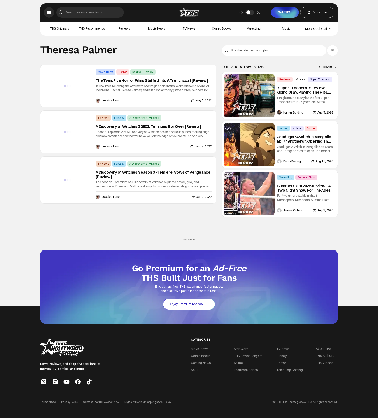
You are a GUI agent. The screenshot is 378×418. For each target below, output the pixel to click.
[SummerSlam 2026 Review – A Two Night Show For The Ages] (249, 193)
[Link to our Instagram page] (55, 381)
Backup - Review (143, 71)
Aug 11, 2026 (324, 161)
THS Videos (324, 363)
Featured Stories (246, 370)
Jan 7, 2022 (204, 197)
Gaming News (201, 363)
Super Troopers (320, 79)
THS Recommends (92, 28)
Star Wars (241, 349)
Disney (281, 356)
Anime (283, 128)
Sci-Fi (195, 370)
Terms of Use (48, 402)
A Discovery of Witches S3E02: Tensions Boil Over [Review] (148, 126)
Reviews (124, 28)
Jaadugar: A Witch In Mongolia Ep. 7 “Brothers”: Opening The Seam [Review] (304, 139)
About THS (323, 349)
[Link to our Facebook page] (77, 381)
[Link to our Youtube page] (66, 381)
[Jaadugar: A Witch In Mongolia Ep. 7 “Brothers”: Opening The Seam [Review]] (249, 144)
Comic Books (221, 28)
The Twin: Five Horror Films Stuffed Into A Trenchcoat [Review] (152, 80)
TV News (189, 28)
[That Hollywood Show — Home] (189, 12)
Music (286, 28)
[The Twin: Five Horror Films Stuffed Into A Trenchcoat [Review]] (67, 85)
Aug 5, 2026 (325, 112)
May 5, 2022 (204, 100)
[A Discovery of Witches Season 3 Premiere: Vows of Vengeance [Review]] (67, 180)
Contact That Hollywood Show (101, 402)
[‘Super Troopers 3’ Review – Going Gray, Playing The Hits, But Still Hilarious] (249, 95)
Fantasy (119, 117)
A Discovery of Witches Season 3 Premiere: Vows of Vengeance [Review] (153, 174)
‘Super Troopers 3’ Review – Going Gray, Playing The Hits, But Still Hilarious (302, 90)
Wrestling (254, 28)
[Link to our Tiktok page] (89, 381)
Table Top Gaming (289, 370)
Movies (300, 79)
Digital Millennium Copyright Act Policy (147, 402)
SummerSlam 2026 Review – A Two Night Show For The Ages (304, 188)
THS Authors (325, 356)
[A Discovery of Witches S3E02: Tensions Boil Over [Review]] (67, 131)
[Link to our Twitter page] (43, 381)
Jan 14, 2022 (203, 146)
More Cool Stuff (316, 29)
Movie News (156, 28)
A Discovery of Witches (144, 117)
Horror (123, 71)
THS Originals (59, 28)
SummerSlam (306, 177)
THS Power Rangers (248, 356)
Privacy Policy (69, 402)
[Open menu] (49, 12)
